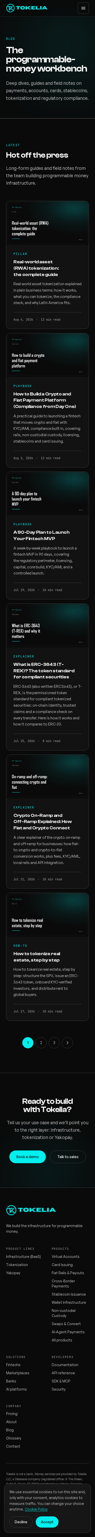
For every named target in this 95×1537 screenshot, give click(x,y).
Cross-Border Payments (63, 1283)
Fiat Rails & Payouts (68, 1273)
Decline (21, 1522)
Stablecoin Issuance (69, 1294)
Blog (10, 1430)
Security (59, 1389)
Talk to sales (68, 1157)
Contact (13, 1446)
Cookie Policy (36, 1509)
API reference (63, 1373)
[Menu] (83, 8)
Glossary (13, 1438)
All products (62, 1340)
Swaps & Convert (66, 1324)
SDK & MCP (61, 1381)
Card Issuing (62, 1264)
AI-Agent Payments (68, 1332)
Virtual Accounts (66, 1256)
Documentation (65, 1365)
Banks (11, 1381)
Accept (47, 1522)
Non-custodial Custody (63, 1313)
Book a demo (27, 1157)
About (11, 1422)
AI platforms (16, 1389)
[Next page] (67, 1042)
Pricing (11, 1413)
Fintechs (13, 1365)
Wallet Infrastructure (69, 1302)
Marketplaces (17, 1373)
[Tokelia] (27, 8)
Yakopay (13, 1273)
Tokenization (17, 1264)
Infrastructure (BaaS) (23, 1256)
